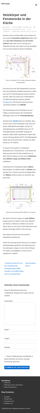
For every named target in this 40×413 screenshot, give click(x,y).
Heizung (17, 29)
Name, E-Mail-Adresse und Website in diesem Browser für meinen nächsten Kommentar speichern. (18, 358)
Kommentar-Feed (9, 401)
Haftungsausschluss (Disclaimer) (13, 385)
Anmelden (7, 397)
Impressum (7, 382)
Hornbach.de (7, 102)
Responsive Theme (24, 408)
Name (6, 329)
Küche (23, 29)
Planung (34, 31)
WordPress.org (8, 403)
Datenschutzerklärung (10, 387)
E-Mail (6, 338)
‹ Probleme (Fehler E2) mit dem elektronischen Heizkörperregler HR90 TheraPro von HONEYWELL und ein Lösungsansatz (14, 268)
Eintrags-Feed (8, 399)
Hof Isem (5, 4)
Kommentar (8, 301)
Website (7, 347)
